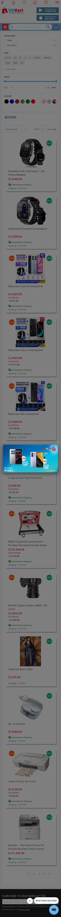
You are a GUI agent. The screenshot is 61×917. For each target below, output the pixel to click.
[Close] (54, 448)
